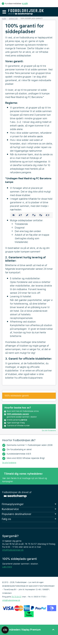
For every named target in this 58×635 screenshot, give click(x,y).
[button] (4, 11)
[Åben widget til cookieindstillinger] (5, 628)
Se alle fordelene (49, 430)
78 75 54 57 (16, 596)
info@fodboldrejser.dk (12, 550)
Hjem (4, 18)
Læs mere (7, 567)
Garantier (13, 18)
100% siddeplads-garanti (16, 396)
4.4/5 (25, 3)
